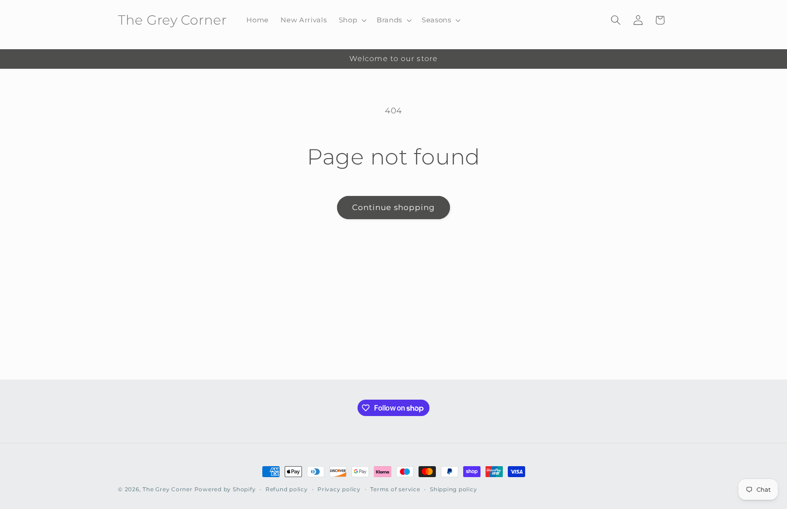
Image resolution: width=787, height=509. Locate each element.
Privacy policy (339, 489)
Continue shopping (393, 207)
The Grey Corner (168, 489)
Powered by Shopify (225, 489)
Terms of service (395, 489)
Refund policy (287, 489)
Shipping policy (453, 489)
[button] (351, 20)
